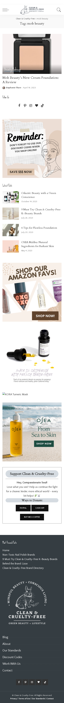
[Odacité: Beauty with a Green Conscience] (10, 197)
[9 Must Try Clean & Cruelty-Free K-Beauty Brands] (10, 214)
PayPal (23, 508)
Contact (50, 699)
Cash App (39, 508)
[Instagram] (30, 106)
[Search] (58, 10)
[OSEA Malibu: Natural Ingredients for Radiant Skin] (10, 246)
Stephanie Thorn (13, 88)
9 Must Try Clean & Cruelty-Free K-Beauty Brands (29, 559)
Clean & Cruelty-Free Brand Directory (23, 568)
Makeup (16, 69)
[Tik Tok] (42, 106)
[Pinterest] (25, 106)
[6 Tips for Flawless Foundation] (10, 230)
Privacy (13, 699)
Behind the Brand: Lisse (15, 563)
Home (5, 550)
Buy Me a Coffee (32, 517)
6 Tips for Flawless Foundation (39, 228)
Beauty (7, 69)
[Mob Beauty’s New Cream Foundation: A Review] (32, 54)
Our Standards (38, 699)
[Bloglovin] (36, 106)
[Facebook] (19, 106)
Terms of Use (24, 699)
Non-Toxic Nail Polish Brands (18, 554)
